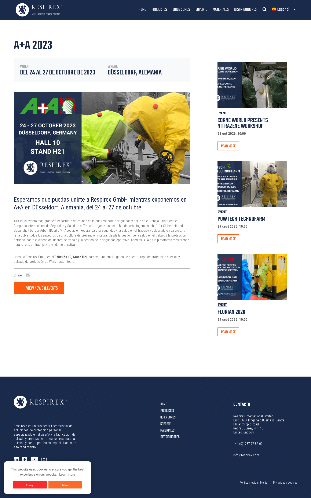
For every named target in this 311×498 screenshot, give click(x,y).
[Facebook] (24, 459)
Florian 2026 (231, 312)
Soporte (201, 9)
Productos (159, 9)
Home (142, 9)
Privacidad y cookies (285, 482)
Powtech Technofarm (241, 219)
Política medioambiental (253, 482)
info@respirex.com (246, 455)
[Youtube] (34, 459)
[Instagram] (44, 459)
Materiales (221, 9)
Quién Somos (181, 9)
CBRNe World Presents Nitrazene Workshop (242, 123)
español (283, 9)
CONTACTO (241, 404)
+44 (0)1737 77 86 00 (248, 444)
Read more (228, 146)
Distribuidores (245, 9)
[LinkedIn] (16, 459)
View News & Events (42, 288)
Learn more (67, 474)
